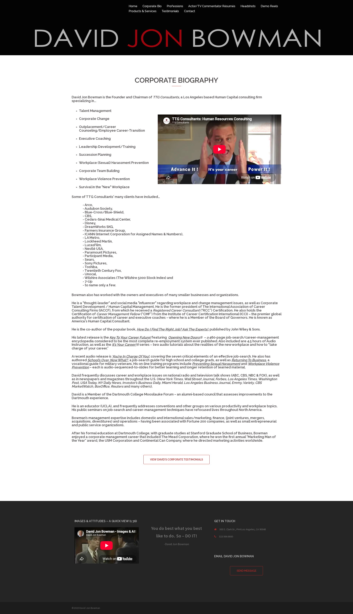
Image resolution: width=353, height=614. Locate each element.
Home (133, 6)
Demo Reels (269, 6)
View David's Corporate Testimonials (176, 459)
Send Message (246, 570)
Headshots (248, 6)
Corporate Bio (152, 6)
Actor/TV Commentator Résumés (211, 6)
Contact (189, 11)
